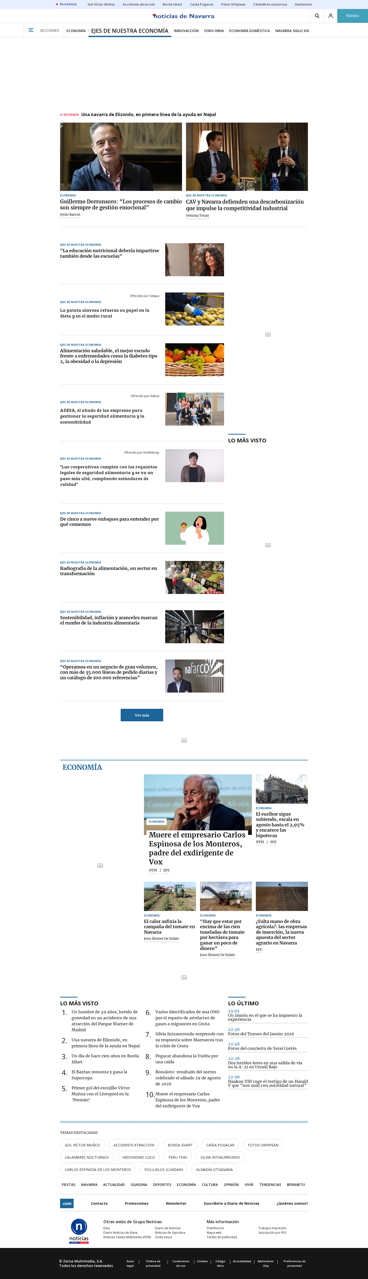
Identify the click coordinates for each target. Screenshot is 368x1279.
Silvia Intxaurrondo (220, 1157)
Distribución (215, 1228)
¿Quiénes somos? (292, 1203)
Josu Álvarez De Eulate (161, 939)
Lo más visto (247, 440)
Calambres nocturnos (87, 1157)
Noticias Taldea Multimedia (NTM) (127, 1237)
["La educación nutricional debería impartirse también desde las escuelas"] (194, 259)
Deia (106, 1228)
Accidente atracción (134, 1145)
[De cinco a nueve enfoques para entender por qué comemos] (194, 528)
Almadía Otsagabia (214, 1169)
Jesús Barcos (70, 215)
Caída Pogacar (220, 1145)
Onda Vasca (163, 1237)
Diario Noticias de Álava (120, 1232)
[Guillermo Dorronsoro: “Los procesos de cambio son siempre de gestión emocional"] (121, 157)
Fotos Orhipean (263, 1145)
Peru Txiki (177, 1157)
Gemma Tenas (197, 216)
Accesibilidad (242, 1261)
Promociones (136, 1203)
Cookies (202, 1261)
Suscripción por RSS (272, 1232)
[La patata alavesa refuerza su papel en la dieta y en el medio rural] (194, 309)
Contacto (99, 1203)
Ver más (142, 715)
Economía (82, 767)
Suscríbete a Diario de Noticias (231, 1203)
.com (67, 1203)
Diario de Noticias (167, 1228)
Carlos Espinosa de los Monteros (98, 1169)
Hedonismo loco (138, 1157)
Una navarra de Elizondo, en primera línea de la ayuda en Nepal (148, 114)
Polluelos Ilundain (163, 1169)
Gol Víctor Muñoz (82, 1145)
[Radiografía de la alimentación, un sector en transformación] (194, 577)
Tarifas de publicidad (222, 1237)
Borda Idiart (180, 1145)
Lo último (243, 1003)
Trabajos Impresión (272, 1228)
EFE (259, 950)
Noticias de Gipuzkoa (170, 1232)
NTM (153, 870)
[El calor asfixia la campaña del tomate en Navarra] (170, 896)
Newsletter (176, 1203)
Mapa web (214, 1232)
